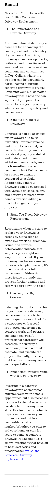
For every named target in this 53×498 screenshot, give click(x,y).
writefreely (33, 486)
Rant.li (11, 4)
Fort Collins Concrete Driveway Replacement (22, 455)
